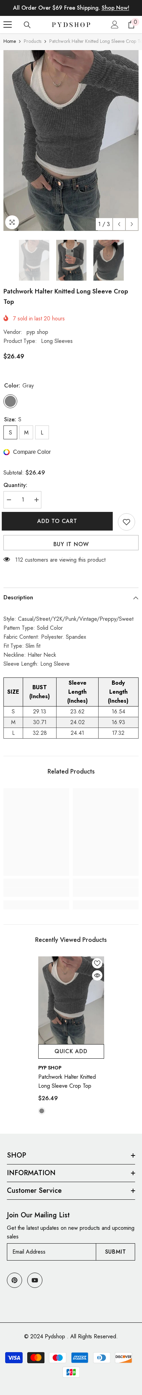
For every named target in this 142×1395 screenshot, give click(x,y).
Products (32, 41)
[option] (71, 140)
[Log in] (115, 24)
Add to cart (59, 521)
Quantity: (15, 485)
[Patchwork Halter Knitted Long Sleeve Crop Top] (71, 1000)
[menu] (7, 24)
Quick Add (70, 1051)
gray (41, 1110)
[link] (36, 892)
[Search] (27, 25)
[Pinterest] (14, 1280)
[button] (119, 224)
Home (9, 41)
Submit (115, 1252)
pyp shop (37, 332)
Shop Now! (115, 8)
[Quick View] (97, 975)
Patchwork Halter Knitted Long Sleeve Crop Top (67, 1081)
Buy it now (71, 544)
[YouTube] (34, 1280)
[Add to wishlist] (126, 522)
